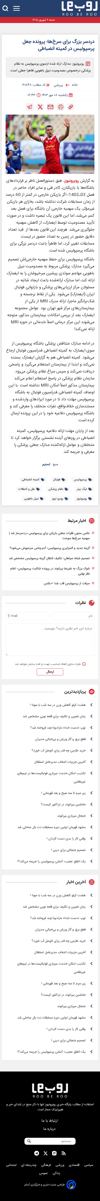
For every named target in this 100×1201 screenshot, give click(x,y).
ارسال (50, 672)
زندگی (57, 1173)
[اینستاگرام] (54, 1153)
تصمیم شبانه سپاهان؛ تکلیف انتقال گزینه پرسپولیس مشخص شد (49, 558)
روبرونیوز (72, 181)
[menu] (16, 8)
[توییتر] (40, 107)
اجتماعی (11, 1165)
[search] (5, 8)
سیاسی (89, 1165)
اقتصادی (74, 1165)
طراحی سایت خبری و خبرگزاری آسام (44, 1184)
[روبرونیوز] (79, 8)
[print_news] (60, 107)
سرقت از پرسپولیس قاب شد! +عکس (67, 583)
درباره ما (50, 1129)
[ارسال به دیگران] (50, 107)
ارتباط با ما (50, 1121)
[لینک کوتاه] (70, 106)
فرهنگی (46, 1165)
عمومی (44, 1173)
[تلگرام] (30, 107)
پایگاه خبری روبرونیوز (58, 1104)
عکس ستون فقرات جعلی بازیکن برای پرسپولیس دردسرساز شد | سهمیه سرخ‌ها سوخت (49, 536)
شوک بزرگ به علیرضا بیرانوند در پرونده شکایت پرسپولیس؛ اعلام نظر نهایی (50, 571)
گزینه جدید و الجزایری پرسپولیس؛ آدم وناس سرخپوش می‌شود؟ (50, 548)
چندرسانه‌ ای (29, 1165)
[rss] (64, 1153)
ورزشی (60, 1165)
